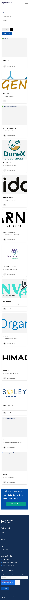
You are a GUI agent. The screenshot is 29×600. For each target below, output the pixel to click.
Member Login (4, 549)
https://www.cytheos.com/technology (14, 130)
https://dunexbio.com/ (10, 165)
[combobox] (14, 20)
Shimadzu (6, 370)
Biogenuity (6, 93)
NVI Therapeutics (8, 301)
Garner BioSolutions (9, 232)
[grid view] (11, 29)
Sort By (6, 33)
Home (2, 532)
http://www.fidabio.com (10, 200)
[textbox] (5, 20)
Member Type (6, 16)
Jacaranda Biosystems (9, 266)
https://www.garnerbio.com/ (12, 234)
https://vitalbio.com (9, 477)
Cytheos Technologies (9, 128)
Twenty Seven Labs (8, 440)
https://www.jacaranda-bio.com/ (13, 269)
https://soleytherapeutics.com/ (12, 408)
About (2, 536)
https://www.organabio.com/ (12, 338)
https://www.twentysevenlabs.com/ (13, 442)
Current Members (11, 66)
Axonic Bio (6, 60)
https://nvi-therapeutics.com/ (12, 304)
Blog (2, 546)
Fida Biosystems (8, 197)
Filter (6, 29)
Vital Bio (5, 474)
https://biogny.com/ (9, 96)
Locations (3, 542)
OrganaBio (6, 336)
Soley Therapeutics (8, 405)
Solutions (3, 539)
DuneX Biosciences (8, 163)
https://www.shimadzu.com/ (12, 373)
